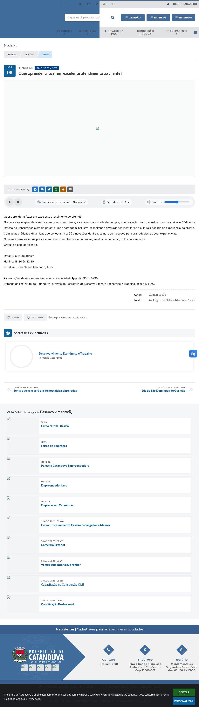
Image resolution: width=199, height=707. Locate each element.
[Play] (10, 202)
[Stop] (18, 202)
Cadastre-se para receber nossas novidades (99, 629)
